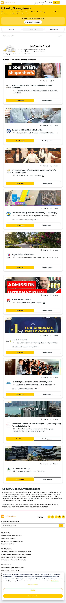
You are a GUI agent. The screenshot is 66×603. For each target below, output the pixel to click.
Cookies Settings (33, 584)
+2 (56, 133)
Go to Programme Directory (32, 22)
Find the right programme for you (11, 536)
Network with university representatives (13, 557)
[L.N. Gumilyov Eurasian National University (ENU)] (8, 383)
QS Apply (40, 498)
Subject (32, 29)
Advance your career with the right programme (16, 552)
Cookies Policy (55, 581)
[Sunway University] (8, 341)
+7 (54, 385)
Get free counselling (7, 544)
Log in (50, 2)
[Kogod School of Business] (8, 256)
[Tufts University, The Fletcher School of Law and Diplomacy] (8, 86)
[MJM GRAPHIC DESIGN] (8, 301)
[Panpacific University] (8, 469)
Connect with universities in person (12, 541)
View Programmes (47, 100)
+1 (43, 176)
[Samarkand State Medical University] (8, 131)
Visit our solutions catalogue (10, 570)
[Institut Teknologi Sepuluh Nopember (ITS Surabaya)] (8, 214)
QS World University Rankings (42, 494)
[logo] (8, 2)
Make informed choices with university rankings (16, 554)
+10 (44, 303)
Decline (33, 590)
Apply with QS (38, 3)
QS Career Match (7, 504)
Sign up (56, 2)
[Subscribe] (61, 525)
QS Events (31, 498)
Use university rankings (8, 538)
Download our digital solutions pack (12, 568)
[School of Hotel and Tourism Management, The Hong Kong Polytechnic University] (8, 425)
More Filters (53, 29)
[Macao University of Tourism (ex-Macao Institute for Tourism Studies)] (8, 171)
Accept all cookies (33, 596)
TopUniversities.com (8, 492)
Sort (59, 36)
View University (20, 100)
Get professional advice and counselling (13, 560)
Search (11, 29)
